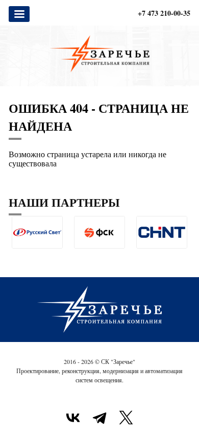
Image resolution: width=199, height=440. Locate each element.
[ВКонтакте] (73, 417)
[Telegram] (99, 417)
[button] (16, 256)
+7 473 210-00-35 (164, 13)
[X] (126, 417)
